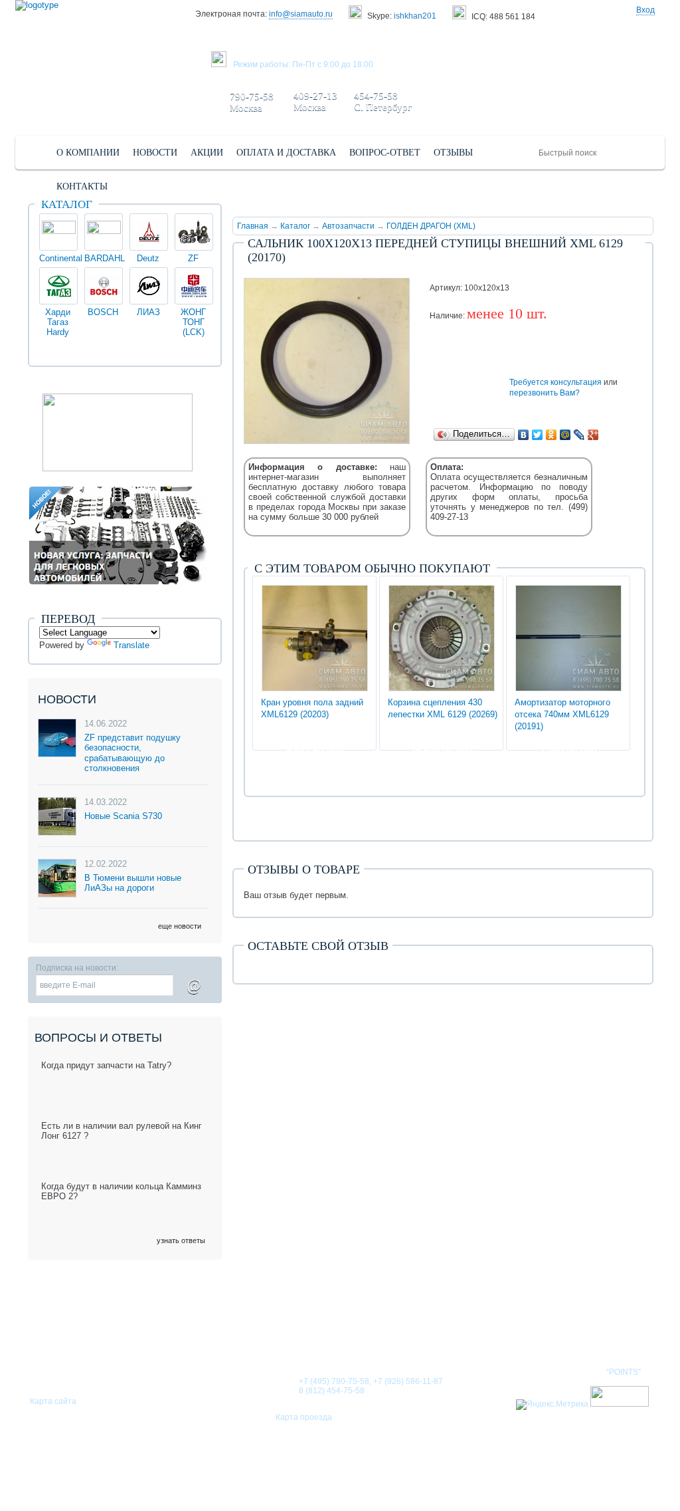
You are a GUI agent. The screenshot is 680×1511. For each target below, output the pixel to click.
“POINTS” (623, 1372)
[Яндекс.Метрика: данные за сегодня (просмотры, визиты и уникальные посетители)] (552, 1404)
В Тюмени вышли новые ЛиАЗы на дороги (132, 883)
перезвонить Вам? (544, 393)
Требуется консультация (555, 382)
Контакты (525, 1330)
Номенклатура (608, 1330)
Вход (645, 10)
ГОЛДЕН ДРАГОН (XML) (430, 226)
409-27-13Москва (315, 101)
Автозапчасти (348, 226)
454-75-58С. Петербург (383, 101)
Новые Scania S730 (123, 816)
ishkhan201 (415, 16)
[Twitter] (538, 434)
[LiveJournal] (579, 434)
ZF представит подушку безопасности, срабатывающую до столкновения (132, 753)
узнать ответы (181, 1240)
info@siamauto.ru (301, 14)
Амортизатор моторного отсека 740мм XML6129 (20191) (562, 714)
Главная (252, 226)
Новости (349, 1330)
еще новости (179, 926)
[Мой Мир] (565, 434)
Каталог (295, 226)
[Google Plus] (593, 434)
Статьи (409, 1330)
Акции (463, 1330)
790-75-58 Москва (252, 102)
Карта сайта (53, 1401)
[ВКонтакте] (524, 434)
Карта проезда (304, 1417)
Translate (131, 645)
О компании (275, 1330)
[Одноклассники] (551, 434)
